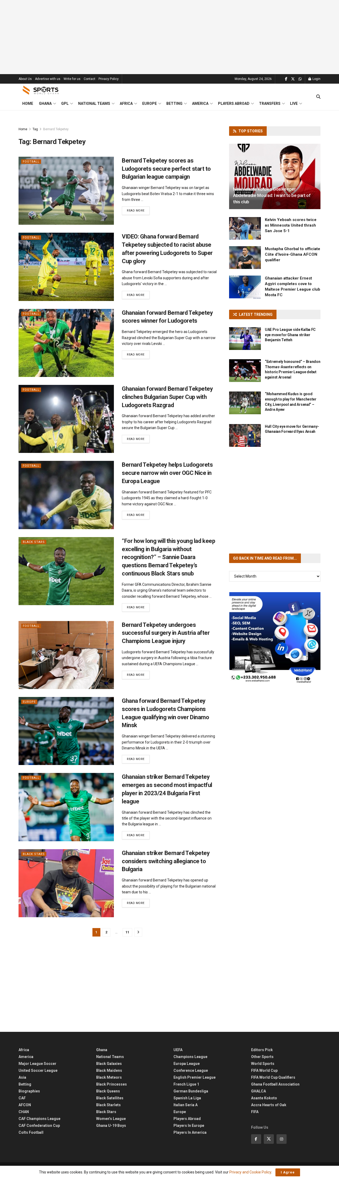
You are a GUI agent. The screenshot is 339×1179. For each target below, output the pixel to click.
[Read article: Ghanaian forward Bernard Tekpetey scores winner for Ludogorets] (66, 343)
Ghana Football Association (275, 1084)
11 (127, 932)
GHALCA (258, 1091)
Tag (35, 129)
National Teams (94, 103)
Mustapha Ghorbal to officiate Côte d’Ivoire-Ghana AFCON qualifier (292, 254)
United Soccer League (38, 1070)
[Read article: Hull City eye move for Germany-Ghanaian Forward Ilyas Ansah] (245, 435)
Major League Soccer (37, 1063)
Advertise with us (47, 79)
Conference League (190, 1070)
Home (27, 103)
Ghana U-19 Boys (111, 1125)
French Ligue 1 (186, 1084)
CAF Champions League (39, 1119)
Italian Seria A (185, 1105)
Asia (22, 1077)
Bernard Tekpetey (56, 129)
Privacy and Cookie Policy (250, 1172)
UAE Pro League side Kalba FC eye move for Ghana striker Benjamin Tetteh (290, 334)
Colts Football (31, 1132)
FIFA (254, 1112)
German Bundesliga (190, 1091)
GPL (65, 103)
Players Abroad (233, 103)
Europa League (186, 1063)
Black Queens (108, 1091)
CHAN (24, 1112)
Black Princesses (111, 1084)
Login (316, 79)
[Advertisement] (169, 37)
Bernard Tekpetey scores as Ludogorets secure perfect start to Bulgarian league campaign (166, 168)
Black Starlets (108, 1105)
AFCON (25, 1105)
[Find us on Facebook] (286, 79)
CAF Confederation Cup (39, 1125)
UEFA (177, 1050)
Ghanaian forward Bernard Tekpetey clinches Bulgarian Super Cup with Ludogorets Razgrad (167, 396)
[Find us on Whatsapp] (300, 79)
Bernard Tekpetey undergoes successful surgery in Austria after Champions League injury (166, 633)
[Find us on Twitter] (293, 79)
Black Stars (34, 542)
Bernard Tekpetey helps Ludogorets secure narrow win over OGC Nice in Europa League (167, 472)
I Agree (288, 1172)
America (200, 103)
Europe (149, 103)
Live (294, 103)
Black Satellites (109, 1098)
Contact (89, 79)
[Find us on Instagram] (281, 1139)
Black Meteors (109, 1077)
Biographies (29, 1091)
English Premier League (194, 1077)
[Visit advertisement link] (274, 637)
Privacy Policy (109, 79)
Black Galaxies (109, 1063)
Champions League (190, 1057)
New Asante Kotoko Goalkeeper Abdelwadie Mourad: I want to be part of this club (272, 195)
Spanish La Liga (187, 1098)
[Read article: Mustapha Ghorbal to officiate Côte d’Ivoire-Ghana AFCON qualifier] (245, 257)
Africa (126, 103)
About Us (25, 79)
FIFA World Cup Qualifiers (273, 1077)
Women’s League (111, 1119)
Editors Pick (262, 1050)
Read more (138, 210)
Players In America (190, 1132)
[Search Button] (318, 97)
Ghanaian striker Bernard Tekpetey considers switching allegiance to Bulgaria (165, 861)
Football (31, 161)
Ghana (45, 103)
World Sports (262, 1063)
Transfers (269, 103)
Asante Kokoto (264, 1098)
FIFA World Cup (264, 1070)
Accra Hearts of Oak (268, 1105)
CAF (22, 1098)
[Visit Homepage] (41, 90)
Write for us (72, 79)
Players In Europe (188, 1125)
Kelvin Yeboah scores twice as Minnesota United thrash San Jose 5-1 (290, 225)
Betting (174, 103)
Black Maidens (109, 1070)
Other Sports (262, 1057)
